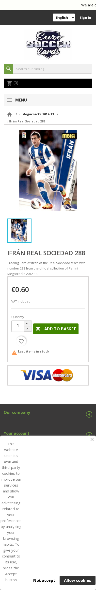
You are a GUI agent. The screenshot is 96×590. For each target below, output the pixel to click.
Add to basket (55, 329)
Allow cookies (77, 580)
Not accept (44, 580)
